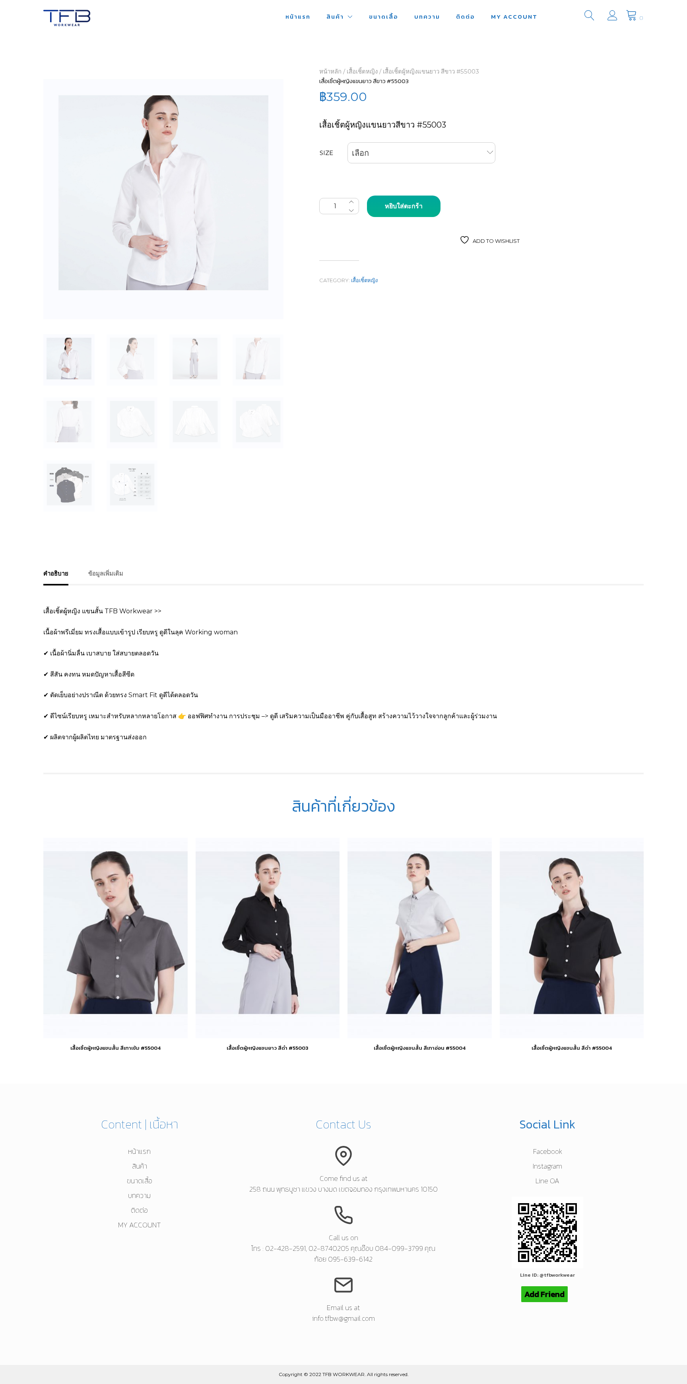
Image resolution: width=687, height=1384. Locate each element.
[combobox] (421, 152)
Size (326, 153)
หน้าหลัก (330, 71)
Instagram (547, 1166)
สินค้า (335, 16)
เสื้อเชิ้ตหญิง (362, 71)
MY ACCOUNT (514, 16)
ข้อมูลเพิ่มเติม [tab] (105, 573)
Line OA (547, 1180)
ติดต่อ (465, 16)
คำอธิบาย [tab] (55, 573)
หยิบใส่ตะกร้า (404, 206)
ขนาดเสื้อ (383, 16)
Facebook (547, 1151)
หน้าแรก (298, 16)
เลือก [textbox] (360, 153)
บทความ (427, 16)
